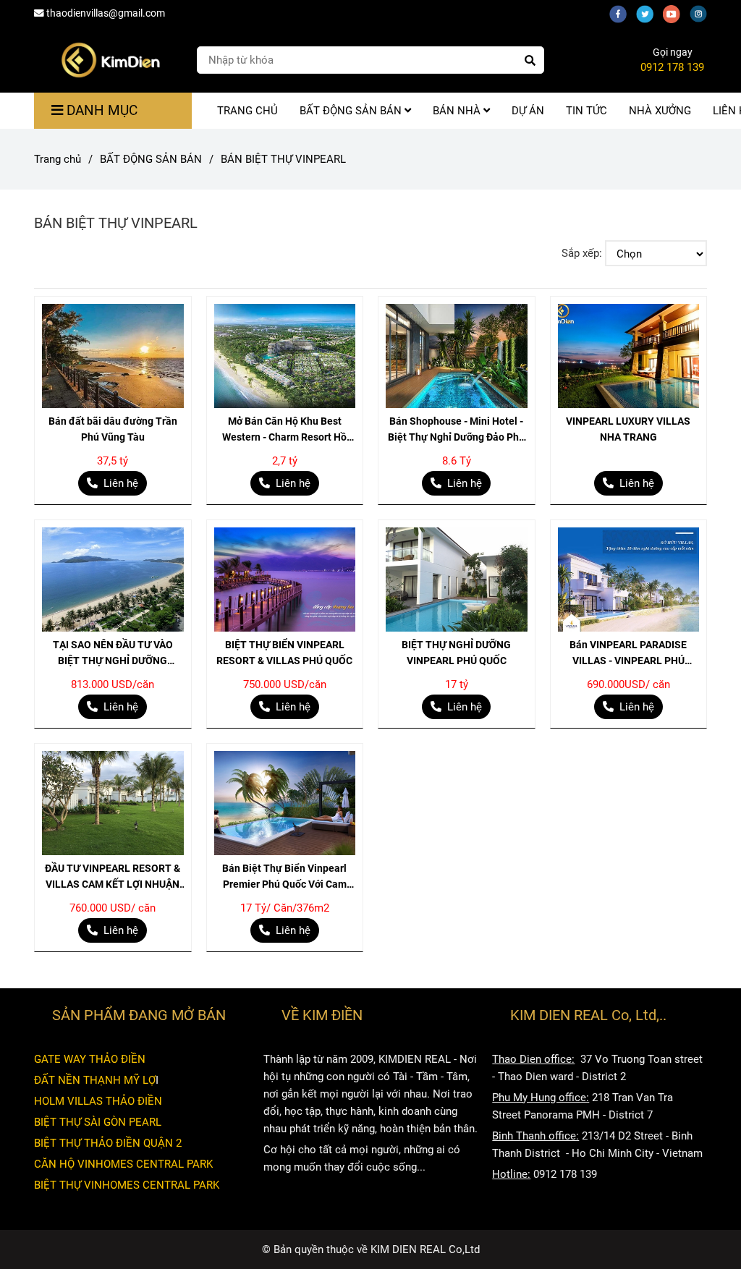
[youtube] (676, 13)
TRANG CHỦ (247, 110)
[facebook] (622, 13)
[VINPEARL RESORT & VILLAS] (113, 356)
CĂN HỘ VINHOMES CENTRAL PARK (123, 1164)
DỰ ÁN (528, 110)
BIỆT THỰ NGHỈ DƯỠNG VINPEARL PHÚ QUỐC (456, 652)
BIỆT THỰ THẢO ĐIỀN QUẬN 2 (108, 1143)
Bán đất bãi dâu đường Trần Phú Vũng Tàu (112, 429)
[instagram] (702, 13)
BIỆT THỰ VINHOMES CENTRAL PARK (126, 1185)
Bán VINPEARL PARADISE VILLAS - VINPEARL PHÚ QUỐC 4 (628, 654)
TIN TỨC (586, 110)
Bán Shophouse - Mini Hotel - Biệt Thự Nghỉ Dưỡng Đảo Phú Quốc (456, 430)
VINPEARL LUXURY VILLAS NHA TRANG (628, 429)
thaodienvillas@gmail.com (105, 13)
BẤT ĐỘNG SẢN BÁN (352, 110)
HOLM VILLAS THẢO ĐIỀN (98, 1101)
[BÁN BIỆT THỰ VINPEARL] (110, 60)
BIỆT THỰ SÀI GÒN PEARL (97, 1122)
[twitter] (649, 13)
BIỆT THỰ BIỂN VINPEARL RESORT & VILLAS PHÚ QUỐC (284, 652)
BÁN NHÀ (458, 110)
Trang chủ (57, 159)
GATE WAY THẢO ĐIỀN (89, 1059)
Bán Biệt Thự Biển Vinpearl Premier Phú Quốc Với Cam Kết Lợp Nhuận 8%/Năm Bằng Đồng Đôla (284, 877)
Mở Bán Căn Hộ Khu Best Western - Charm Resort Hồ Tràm (284, 430)
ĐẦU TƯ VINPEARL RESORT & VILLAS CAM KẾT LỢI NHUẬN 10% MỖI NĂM (112, 877)
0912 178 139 (672, 67)
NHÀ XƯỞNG (660, 110)
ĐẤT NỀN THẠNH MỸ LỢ (95, 1080)
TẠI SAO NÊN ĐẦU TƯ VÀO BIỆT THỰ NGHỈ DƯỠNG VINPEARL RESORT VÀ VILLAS (112, 654)
